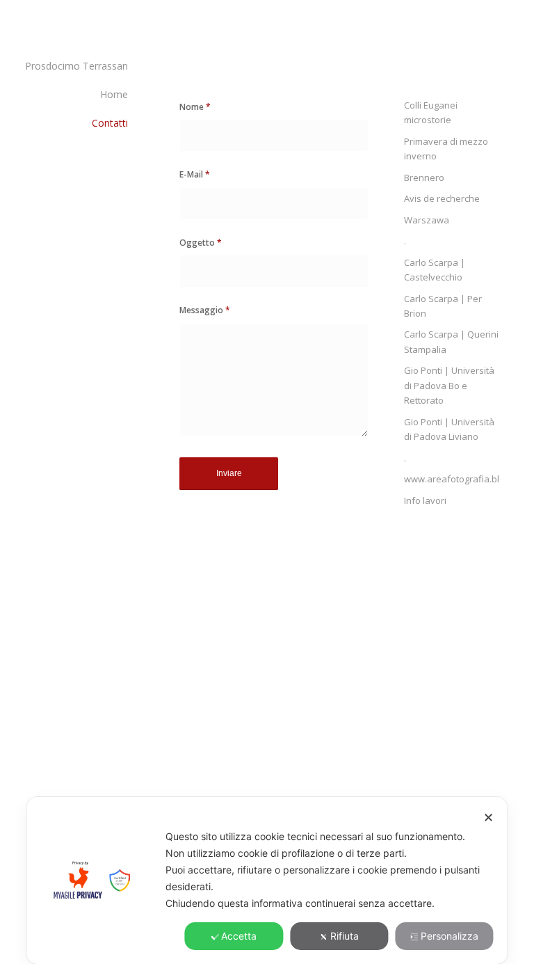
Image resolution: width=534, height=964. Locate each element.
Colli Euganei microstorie (431, 112)
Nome (195, 107)
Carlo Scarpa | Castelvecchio (434, 269)
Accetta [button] (239, 936)
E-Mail (194, 174)
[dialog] (266, 880)
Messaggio (204, 310)
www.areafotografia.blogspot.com (451, 479)
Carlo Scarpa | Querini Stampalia (451, 341)
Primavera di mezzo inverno (446, 148)
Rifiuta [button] (344, 936)
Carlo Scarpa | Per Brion (443, 305)
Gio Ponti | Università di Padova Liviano (449, 429)
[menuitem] (72, 66)
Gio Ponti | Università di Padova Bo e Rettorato (449, 385)
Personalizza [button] (449, 936)
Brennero (424, 177)
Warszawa (426, 220)
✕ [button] (488, 817)
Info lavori (425, 500)
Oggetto (200, 242)
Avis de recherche (442, 198)
